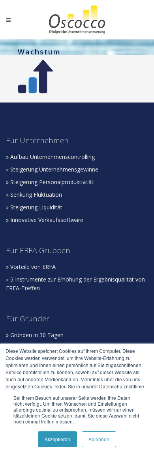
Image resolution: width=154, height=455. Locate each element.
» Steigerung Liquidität (34, 207)
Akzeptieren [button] (57, 439)
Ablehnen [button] (98, 439)
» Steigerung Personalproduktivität (50, 182)
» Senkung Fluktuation (34, 194)
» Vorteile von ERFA (31, 266)
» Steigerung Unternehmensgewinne (52, 169)
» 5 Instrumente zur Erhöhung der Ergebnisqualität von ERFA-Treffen (75, 284)
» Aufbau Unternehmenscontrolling (50, 156)
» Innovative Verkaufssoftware (44, 220)
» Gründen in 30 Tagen (35, 335)
